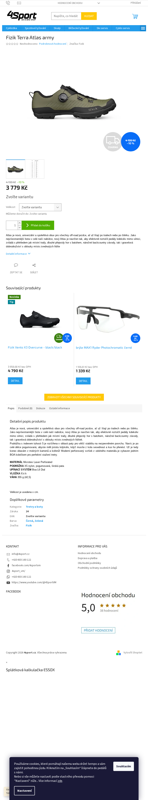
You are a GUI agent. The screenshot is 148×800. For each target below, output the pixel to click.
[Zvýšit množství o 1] (20, 223)
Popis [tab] (11, 408)
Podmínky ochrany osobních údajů (97, 568)
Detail (15, 380)
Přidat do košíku (40, 225)
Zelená (39, 521)
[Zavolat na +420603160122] (11, 3)
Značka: (76, 44)
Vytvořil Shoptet (133, 653)
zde (60, 781)
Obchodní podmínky (89, 563)
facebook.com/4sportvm (26, 565)
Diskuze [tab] (40, 408)
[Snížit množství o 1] (20, 227)
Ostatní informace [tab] (59, 408)
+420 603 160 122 (21, 560)
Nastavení (24, 791)
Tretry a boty (34, 507)
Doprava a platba (87, 558)
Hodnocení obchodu (70, 3)
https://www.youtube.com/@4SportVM (34, 582)
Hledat (89, 16)
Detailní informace (16, 254)
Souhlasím (123, 766)
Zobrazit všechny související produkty (74, 397)
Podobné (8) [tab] (25, 408)
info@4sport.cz (20, 554)
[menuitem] (11, 28)
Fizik (29, 526)
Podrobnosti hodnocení (52, 44)
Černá (29, 521)
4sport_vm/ (18, 571)
